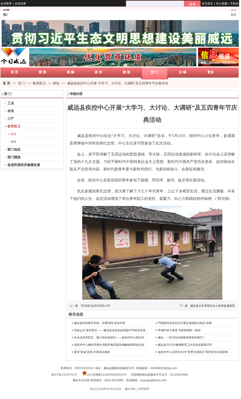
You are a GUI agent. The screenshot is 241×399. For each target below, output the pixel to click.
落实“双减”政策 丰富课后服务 (92, 352)
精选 (56, 83)
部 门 (22, 83)
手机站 (234, 3)
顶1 (5, 14)
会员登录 (6, 3)
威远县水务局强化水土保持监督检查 (212, 305)
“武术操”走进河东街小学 (95, 305)
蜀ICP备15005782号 (64, 374)
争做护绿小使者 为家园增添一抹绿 (179, 330)
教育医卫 (39, 83)
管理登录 (143, 389)
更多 (233, 14)
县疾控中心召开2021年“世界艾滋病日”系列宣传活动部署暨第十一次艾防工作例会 (195, 352)
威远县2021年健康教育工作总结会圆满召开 (185, 344)
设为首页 (207, 3)
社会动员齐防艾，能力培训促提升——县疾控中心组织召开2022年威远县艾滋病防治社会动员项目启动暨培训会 (111, 337)
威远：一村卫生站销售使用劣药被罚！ (182, 337)
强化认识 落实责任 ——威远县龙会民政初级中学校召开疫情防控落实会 (111, 330)
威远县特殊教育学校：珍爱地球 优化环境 (99, 323)
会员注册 (20, 3)
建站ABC (130, 389)
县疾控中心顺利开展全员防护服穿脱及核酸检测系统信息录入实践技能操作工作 (111, 344)
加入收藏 (221, 3)
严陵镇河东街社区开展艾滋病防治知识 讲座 (185, 323)
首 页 (6, 83)
